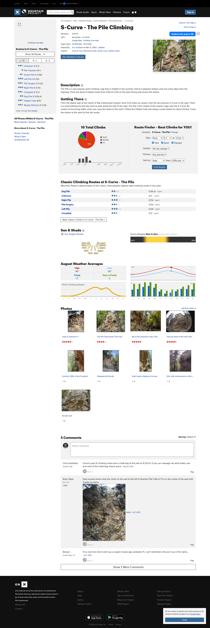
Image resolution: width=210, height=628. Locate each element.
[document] (184, 616)
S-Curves (129, 21)
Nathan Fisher (114, 51)
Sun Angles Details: (84, 243)
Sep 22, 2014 (128, 466)
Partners (117, 12)
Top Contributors (125, 595)
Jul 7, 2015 (136, 512)
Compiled (28, 92)
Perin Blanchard (85, 51)
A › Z (48, 60)
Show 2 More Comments (128, 567)
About (80, 591)
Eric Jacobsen (77, 47)
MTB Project (123, 604)
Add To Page (189, 27)
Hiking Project (164, 591)
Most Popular (20, 122)
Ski (54, 3)
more (128, 512)
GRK (95, 51)
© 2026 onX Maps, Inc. (97, 624)
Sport (166, 142)
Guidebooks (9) (21, 139)
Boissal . (67, 551)
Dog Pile (28, 96)
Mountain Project (125, 599)
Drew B (75, 51)
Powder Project (164, 599)
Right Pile (28, 87)
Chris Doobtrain (70, 463)
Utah (75, 21)
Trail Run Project (165, 595)
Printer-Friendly (21, 133)
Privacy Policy (195, 614)
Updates (101, 47)
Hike (34, 3)
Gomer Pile (29, 74)
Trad (156, 142)
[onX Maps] (21, 586)
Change (174, 132)
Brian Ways (68, 479)
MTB (26, 3)
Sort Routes (32, 111)
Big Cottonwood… (116, 21)
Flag (192, 472)
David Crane (103, 51)
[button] (156, 56)
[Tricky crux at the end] (104, 512)
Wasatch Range (85, 21)
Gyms (94, 12)
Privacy (118, 624)
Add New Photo (187, 308)
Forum (126, 12)
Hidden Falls (30, 100)
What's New (105, 12)
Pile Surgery (30, 83)
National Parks (164, 604)
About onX (20, 604)
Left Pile (28, 79)
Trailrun (44, 3)
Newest (32, 122)
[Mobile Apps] (134, 12)
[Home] (30, 12)
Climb (17, 3)
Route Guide (83, 12)
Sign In (190, 12)
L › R (22, 60)
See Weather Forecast (73, 57)
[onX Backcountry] (69, 3)
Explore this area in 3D (182, 34)
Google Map (77, 40)
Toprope (177, 142)
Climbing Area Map (35, 43)
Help (79, 595)
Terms (111, 624)
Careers (19, 608)
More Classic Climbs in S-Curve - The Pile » (83, 219)
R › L (35, 60)
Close (184, 619)
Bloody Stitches (31, 105)
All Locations (66, 21)
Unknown (28, 66)
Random (41, 122)
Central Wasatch (100, 21)
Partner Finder (84, 604)
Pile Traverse (30, 70)
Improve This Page (186, 23)
